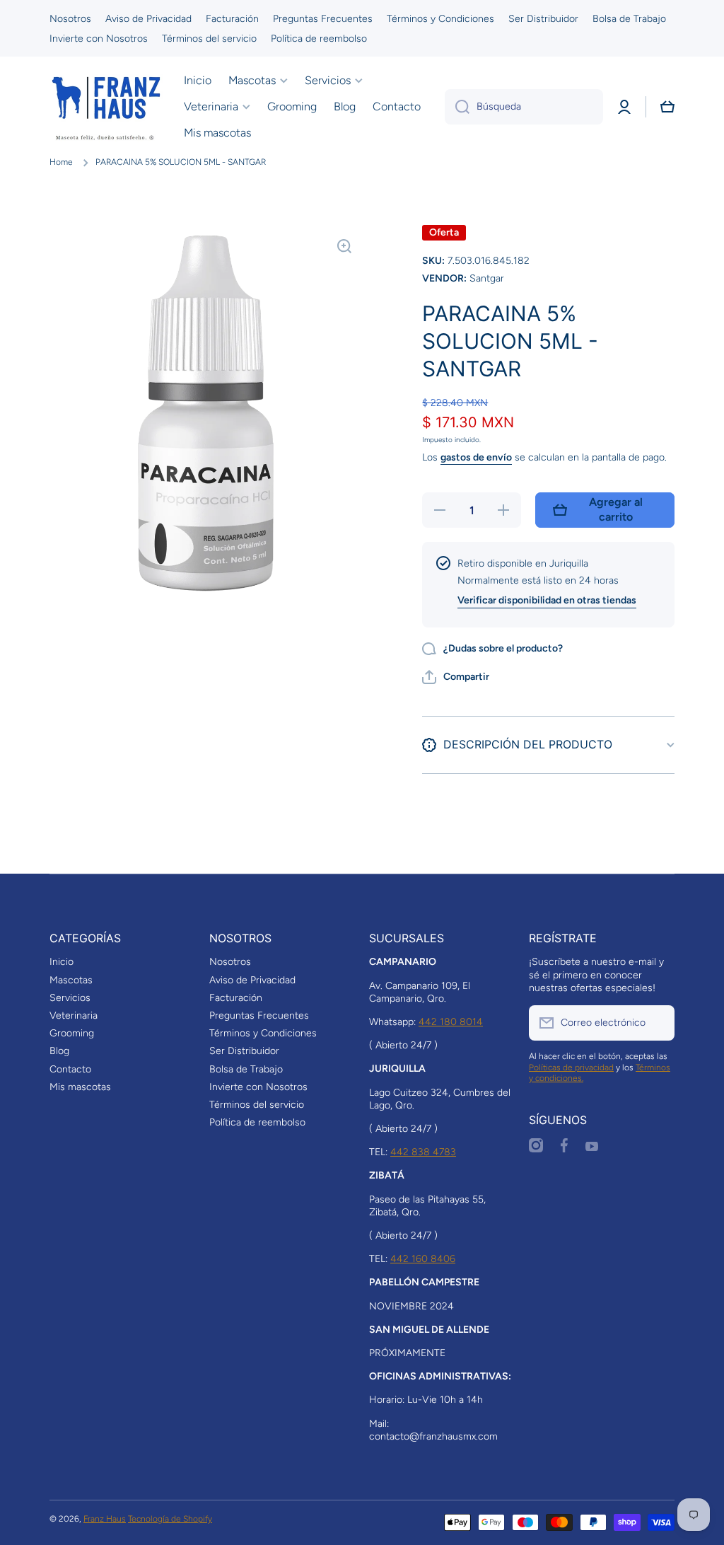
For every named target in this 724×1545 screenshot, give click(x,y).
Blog (59, 1051)
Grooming (71, 1033)
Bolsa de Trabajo (246, 1069)
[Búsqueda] (457, 107)
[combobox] (524, 107)
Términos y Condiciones (263, 1033)
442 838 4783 (423, 1152)
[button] (667, 107)
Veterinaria (73, 1015)
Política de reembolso (257, 1122)
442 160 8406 (422, 1259)
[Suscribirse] (657, 1023)
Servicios (69, 998)
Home (61, 162)
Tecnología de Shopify (170, 1519)
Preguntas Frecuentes (259, 1015)
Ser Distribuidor (244, 1051)
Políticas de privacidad (571, 1067)
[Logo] (106, 107)
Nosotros (230, 962)
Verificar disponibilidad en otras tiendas (546, 600)
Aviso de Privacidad (252, 980)
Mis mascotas (80, 1087)
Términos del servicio (256, 1105)
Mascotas (71, 980)
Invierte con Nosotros (258, 1087)
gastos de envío (476, 457)
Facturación (235, 998)
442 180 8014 (451, 1022)
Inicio (61, 962)
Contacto (70, 1069)
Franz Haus (104, 1519)
